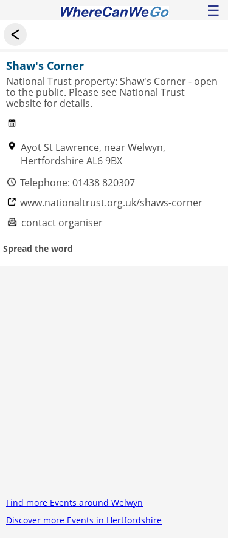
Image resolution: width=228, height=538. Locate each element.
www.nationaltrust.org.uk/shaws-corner (111, 203)
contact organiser (62, 223)
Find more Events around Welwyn (74, 502)
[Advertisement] (114, 380)
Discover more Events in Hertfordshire (84, 520)
